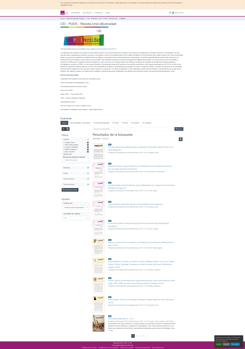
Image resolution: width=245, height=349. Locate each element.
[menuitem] (87, 12)
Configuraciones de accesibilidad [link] (109, 347)
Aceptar (219, 344)
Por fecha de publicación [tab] (101, 123)
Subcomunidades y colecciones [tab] (80, 123)
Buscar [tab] (64, 123)
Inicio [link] (62, 18)
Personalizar (235, 344)
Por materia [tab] (135, 123)
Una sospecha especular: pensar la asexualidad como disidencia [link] (135, 204)
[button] (64, 12)
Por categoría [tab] (146, 123)
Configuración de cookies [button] (89, 347)
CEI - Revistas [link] (92, 18)
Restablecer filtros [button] (70, 190)
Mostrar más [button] (67, 154)
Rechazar (226, 344)
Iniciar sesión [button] (179, 13)
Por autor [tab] (116, 123)
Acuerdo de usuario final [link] (142, 347)
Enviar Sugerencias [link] (158, 347)
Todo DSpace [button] (86, 13)
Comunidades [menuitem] (75, 13)
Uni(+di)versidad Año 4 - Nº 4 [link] (120, 318)
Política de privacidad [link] (126, 347)
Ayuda (107, 13)
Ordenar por (68, 203)
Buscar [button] (179, 129)
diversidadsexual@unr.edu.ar (81, 106)
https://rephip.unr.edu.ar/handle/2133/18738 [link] (101, 49)
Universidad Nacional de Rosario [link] (122, 345)
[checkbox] (64, 142)
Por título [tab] (125, 123)
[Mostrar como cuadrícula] (68, 129)
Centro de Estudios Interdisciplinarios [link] (75, 18)
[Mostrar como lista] (64, 129)
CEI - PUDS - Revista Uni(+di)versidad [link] (108, 18)
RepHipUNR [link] (117, 343)
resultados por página (71, 214)
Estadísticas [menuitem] (99, 13)
